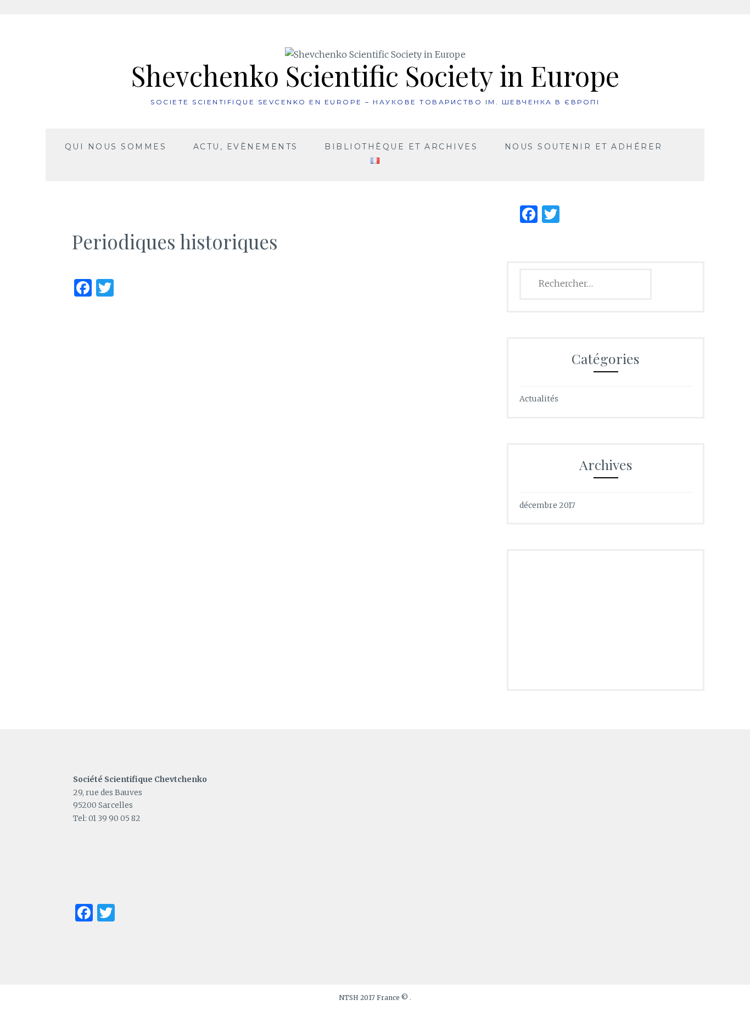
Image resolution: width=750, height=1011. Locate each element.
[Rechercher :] (585, 284)
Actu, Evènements (245, 147)
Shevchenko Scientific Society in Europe (375, 75)
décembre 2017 (547, 505)
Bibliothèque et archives (401, 147)
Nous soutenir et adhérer (584, 147)
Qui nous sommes (116, 147)
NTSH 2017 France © (374, 997)
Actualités (538, 399)
